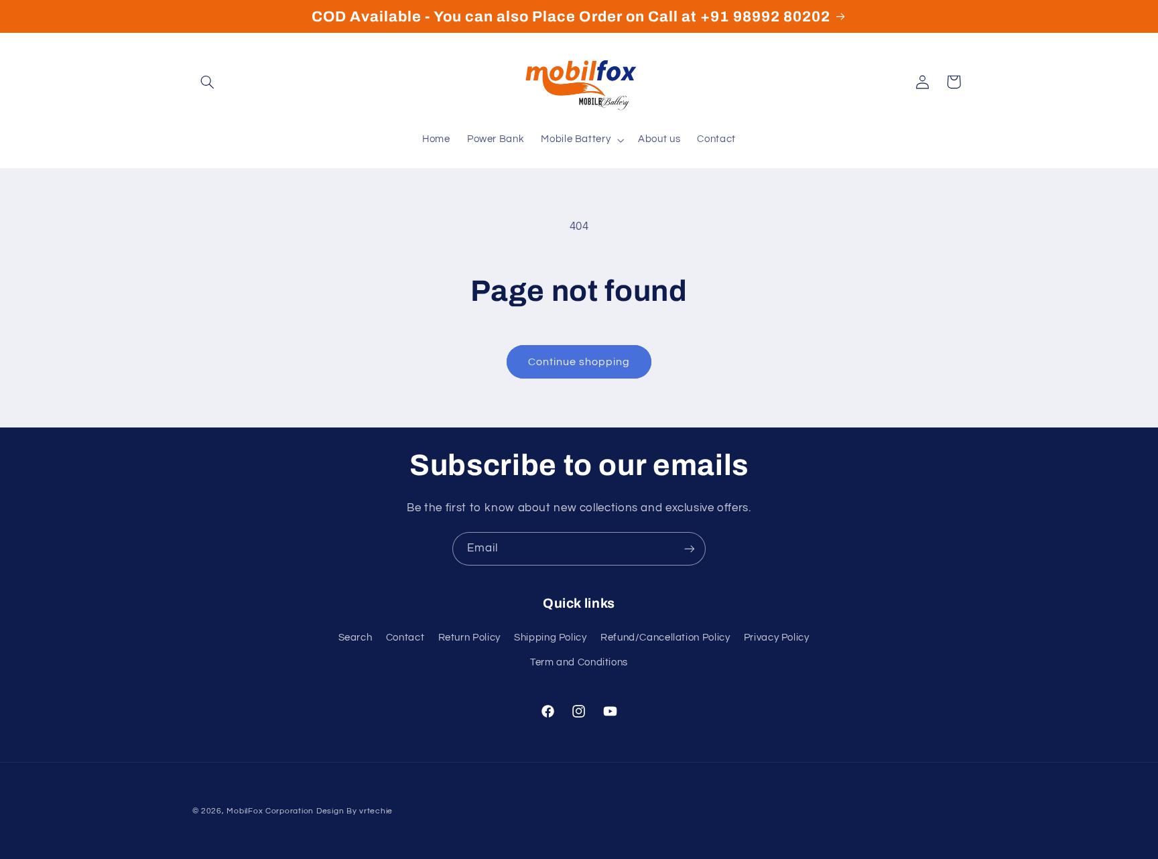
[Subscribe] (689, 548)
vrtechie (376, 811)
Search (355, 638)
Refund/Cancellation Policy (665, 638)
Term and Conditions (579, 662)
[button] (207, 81)
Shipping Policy (550, 638)
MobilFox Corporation (270, 811)
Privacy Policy (777, 638)
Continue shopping (579, 361)
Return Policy (469, 638)
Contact (405, 638)
